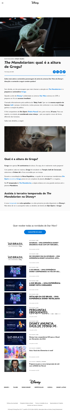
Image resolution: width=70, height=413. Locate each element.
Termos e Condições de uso (41, 403)
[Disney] (35, 2)
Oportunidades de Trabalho (56, 403)
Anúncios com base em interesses (34, 405)
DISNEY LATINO (61, 387)
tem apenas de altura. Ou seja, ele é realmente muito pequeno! (33, 166)
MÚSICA (49, 387)
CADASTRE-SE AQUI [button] (35, 232)
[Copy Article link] (64, 71)
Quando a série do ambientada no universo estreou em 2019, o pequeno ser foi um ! (32, 97)
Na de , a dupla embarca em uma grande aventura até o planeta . (34, 184)
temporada (12, 203)
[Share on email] (61, 72)
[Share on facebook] (54, 71)
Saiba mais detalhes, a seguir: (14, 121)
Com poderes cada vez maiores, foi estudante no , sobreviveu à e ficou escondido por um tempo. (33, 171)
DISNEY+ (6, 387)
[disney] (35, 382)
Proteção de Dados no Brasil (26, 403)
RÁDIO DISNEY (26, 387)
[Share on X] (57, 71)
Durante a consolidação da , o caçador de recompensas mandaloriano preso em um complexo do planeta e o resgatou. (34, 178)
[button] (2, 3)
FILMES (15, 387)
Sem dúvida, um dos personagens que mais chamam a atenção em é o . (34, 90)
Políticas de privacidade (12, 403)
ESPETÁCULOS (39, 387)
